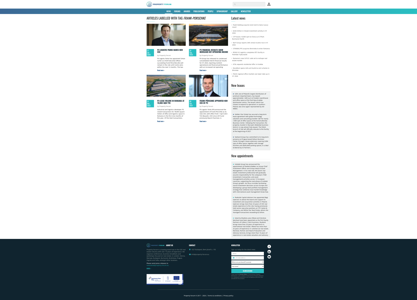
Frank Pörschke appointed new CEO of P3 (214, 101)
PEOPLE (210, 11)
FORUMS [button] (177, 11)
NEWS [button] (168, 11)
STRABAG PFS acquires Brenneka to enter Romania (251, 49)
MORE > (149, 268)
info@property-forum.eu (200, 254)
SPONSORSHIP (222, 11)
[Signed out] (268, 5)
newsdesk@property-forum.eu (158, 265)
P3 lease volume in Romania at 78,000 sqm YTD (170, 101)
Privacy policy (228, 296)
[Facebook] (269, 246)
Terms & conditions (215, 296)
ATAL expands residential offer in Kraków (248, 64)
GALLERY (234, 11)
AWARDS (187, 11)
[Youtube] (269, 256)
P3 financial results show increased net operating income (214, 50)
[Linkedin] (269, 251)
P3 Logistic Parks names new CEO (170, 50)
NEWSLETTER (246, 11)
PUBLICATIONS (198, 11)
